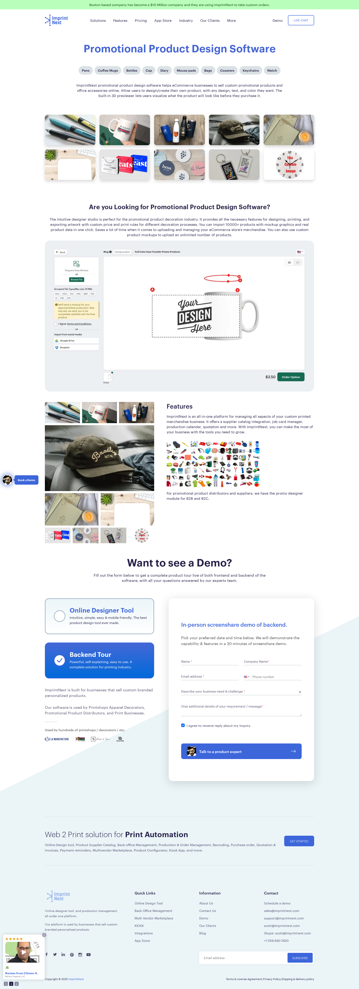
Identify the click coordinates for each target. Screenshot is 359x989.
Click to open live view (179, 316)
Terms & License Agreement (244, 979)
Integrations (144, 933)
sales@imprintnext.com (281, 910)
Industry (186, 20)
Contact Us (207, 910)
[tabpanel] (241, 689)
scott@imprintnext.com (282, 925)
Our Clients (207, 925)
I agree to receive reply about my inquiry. (219, 725)
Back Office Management (153, 910)
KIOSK (139, 925)
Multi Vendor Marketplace (154, 918)
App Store (142, 940)
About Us (206, 903)
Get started (299, 841)
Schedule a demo (277, 903)
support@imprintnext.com (284, 918)
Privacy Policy (271, 979)
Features (120, 20)
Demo (203, 918)
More (231, 20)
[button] (248, 676)
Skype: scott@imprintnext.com (287, 933)
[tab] (99, 616)
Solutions (98, 20)
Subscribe (300, 958)
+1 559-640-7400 (276, 940)
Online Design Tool (149, 903)
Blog (202, 933)
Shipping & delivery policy (297, 979)
